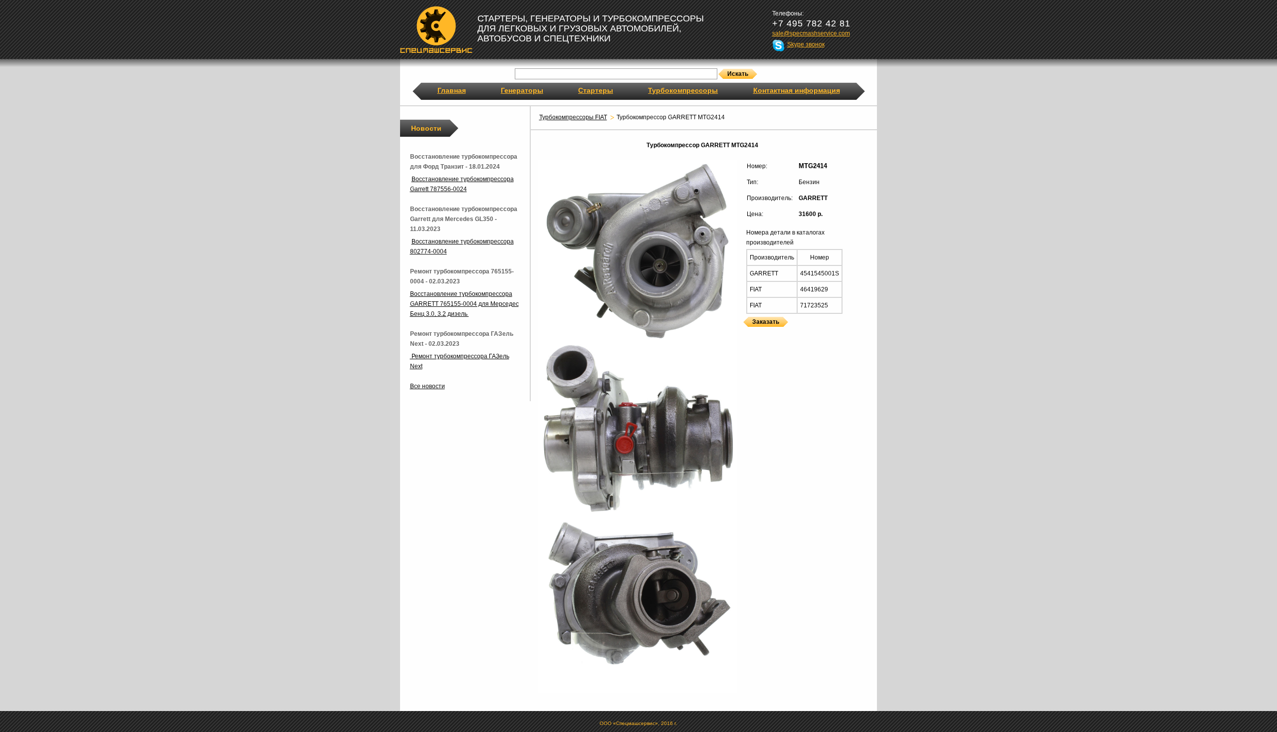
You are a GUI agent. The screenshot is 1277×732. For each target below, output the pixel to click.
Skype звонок (806, 44)
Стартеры (595, 90)
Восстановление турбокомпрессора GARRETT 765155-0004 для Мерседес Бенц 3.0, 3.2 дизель (464, 303)
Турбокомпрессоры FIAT (573, 117)
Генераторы (522, 90)
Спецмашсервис (436, 29)
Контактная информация (796, 90)
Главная (451, 90)
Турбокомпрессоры (683, 90)
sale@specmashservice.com (811, 33)
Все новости (427, 386)
